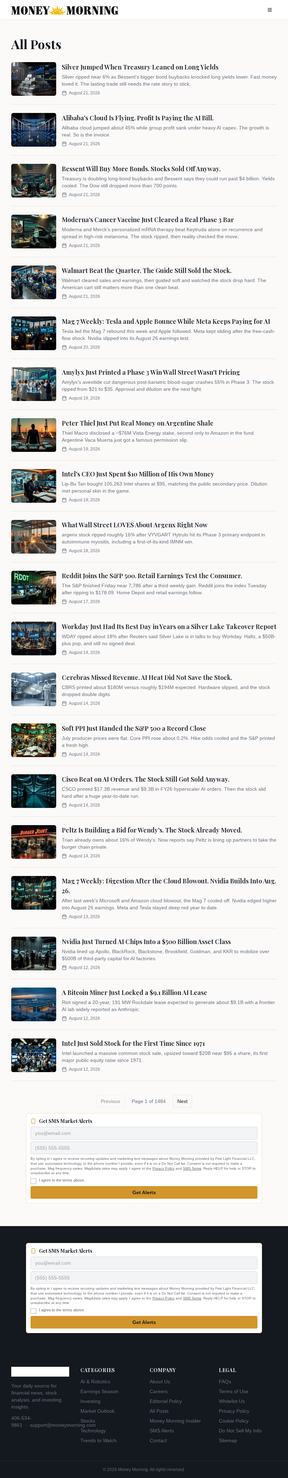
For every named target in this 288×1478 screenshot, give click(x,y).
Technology (93, 1430)
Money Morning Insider (175, 1421)
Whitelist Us (232, 1401)
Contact (158, 1440)
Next (182, 1101)
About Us (160, 1381)
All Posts (159, 1411)
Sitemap (228, 1440)
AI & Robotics (95, 1381)
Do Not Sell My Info (240, 1430)
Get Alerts (144, 1192)
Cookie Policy (234, 1421)
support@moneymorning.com (63, 1425)
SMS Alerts (162, 1430)
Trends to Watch (98, 1440)
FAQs (225, 1381)
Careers (159, 1391)
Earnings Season (99, 1391)
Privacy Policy (163, 1168)
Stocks (87, 1421)
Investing (90, 1401)
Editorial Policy (166, 1401)
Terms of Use (233, 1391)
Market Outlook (97, 1411)
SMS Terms (192, 1168)
